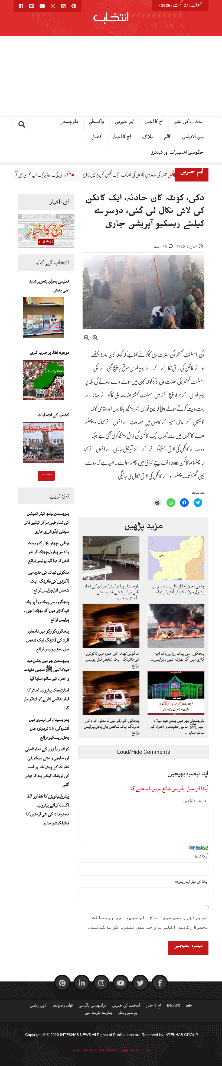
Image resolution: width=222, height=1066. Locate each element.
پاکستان (96, 123)
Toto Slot (96, 1050)
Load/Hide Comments (143, 752)
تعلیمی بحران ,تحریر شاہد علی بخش (49, 285)
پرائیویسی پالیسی (92, 1006)
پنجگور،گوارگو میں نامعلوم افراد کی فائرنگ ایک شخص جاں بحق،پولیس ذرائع (47, 640)
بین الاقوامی (193, 138)
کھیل (96, 138)
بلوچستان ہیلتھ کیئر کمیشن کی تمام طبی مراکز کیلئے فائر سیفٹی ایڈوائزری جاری (47, 522)
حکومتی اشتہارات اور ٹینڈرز (178, 154)
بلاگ (147, 138)
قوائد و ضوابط (63, 1006)
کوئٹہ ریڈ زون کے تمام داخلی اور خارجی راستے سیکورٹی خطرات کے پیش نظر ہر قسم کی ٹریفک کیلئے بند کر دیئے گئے (47, 767)
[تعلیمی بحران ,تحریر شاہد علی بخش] (43, 319)
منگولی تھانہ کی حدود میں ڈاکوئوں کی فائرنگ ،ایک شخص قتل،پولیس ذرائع (48, 581)
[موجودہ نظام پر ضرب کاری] (43, 381)
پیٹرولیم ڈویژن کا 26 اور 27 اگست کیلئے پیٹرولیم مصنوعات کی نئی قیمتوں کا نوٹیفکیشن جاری (47, 809)
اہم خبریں (124, 123)
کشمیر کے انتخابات (53, 415)
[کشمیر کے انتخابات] (43, 444)
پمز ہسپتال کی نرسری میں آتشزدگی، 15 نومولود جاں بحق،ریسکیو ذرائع (49, 728)
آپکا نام (201, 856)
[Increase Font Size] (95, 338)
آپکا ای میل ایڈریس (191, 881)
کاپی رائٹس (38, 1006)
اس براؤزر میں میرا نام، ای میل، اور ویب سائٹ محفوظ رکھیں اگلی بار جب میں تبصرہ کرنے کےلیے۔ (147, 922)
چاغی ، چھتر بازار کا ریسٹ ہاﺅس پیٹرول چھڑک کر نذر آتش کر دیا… (178, 589)
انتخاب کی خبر (189, 123)
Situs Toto (79, 1050)
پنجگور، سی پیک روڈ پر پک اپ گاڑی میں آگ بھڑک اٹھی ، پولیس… (177, 656)
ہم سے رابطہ (128, 1013)
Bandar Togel (116, 1050)
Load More (46, 475)
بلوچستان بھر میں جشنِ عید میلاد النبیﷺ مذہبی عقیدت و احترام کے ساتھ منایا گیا (46, 669)
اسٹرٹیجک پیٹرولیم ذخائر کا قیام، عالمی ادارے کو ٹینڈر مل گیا (46, 699)
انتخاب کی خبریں (126, 1006)
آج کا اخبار (122, 138)
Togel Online (140, 1050)
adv (189, 1006)
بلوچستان (69, 123)
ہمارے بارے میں (98, 1013)
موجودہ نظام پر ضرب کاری (49, 352)
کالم (167, 138)
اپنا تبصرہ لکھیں (196, 800)
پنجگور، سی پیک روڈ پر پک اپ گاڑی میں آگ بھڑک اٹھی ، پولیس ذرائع (75, 175)
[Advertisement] (111, 76)
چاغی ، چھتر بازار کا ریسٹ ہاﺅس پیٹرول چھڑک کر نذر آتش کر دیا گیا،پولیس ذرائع (48, 552)
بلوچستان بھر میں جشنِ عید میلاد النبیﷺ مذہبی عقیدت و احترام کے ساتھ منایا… (177, 726)
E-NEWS (173, 1006)
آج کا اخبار (154, 123)
